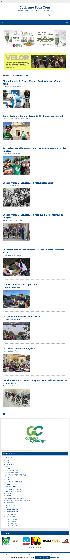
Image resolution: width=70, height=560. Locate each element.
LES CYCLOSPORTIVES (12, 473)
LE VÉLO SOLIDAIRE (11, 523)
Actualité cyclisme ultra (13, 489)
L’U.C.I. (8, 477)
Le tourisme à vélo (12, 512)
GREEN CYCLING (25, 118)
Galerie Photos (16, 86)
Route (8, 460)
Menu (2, 1)
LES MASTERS (9, 457)
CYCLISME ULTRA (10, 487)
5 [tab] (38, 547)
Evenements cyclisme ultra (14, 491)
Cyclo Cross (9, 464)
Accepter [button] (39, 557)
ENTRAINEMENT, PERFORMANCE (15, 498)
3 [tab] (33, 547)
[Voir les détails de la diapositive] (6, 541)
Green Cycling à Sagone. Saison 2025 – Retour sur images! (33, 115)
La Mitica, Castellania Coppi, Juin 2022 (23, 284)
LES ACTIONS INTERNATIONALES (15, 475)
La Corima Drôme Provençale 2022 (21, 348)
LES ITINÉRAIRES (10, 507)
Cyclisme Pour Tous (35, 7)
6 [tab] (40, 547)
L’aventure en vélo (12, 510)
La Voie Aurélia (10, 517)
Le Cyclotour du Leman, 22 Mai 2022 (21, 316)
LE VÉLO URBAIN (10, 521)
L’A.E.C (8, 479)
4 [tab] (36, 547)
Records (8, 496)
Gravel (8, 468)
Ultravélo (9, 493)
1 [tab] (29, 547)
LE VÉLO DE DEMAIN (11, 519)
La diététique (10, 502)
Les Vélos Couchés (12, 470)
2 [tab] (31, 547)
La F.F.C (8, 484)
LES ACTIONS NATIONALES (13, 482)
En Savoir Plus (54, 557)
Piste (7, 462)
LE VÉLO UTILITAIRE (11, 525)
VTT (7, 466)
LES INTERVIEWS (10, 505)
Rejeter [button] (47, 557)
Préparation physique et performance (18, 500)
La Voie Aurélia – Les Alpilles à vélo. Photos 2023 (28, 182)
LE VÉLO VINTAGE (10, 514)
